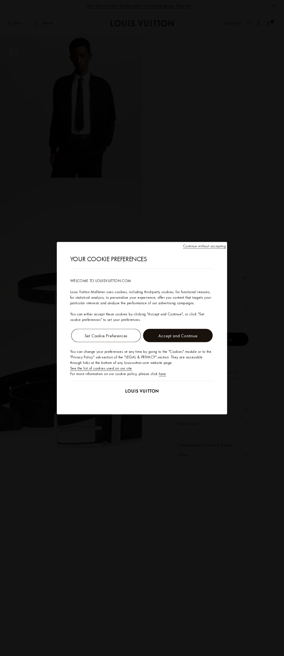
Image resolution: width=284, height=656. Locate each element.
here (162, 373)
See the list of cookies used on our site (101, 367)
